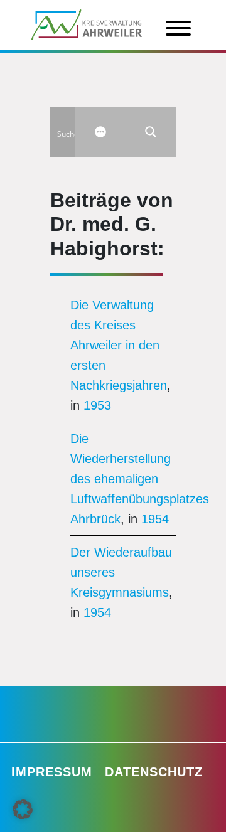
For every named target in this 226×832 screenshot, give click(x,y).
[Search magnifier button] (151, 132)
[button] (22, 809)
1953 (97, 405)
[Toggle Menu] (178, 28)
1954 (155, 519)
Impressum (51, 772)
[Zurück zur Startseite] (86, 24)
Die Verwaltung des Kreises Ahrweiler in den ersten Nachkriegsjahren (118, 345)
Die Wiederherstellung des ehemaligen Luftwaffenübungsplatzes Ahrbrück (139, 479)
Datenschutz (154, 772)
